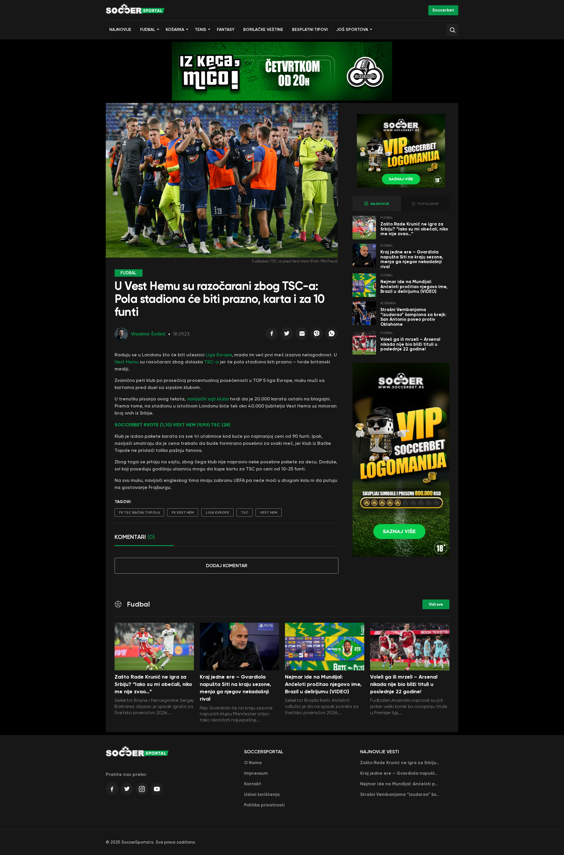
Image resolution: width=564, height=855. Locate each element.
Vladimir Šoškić (148, 334)
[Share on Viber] (316, 335)
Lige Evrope (219, 355)
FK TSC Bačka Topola (139, 512)
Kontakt (252, 783)
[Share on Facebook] (272, 335)
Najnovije (120, 29)
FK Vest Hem (183, 512)
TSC (244, 512)
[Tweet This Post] (287, 335)
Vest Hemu (127, 362)
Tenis (200, 29)
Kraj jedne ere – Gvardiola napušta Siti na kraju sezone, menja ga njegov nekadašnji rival (411, 259)
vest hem (268, 512)
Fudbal (147, 29)
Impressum (256, 773)
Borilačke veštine (263, 29)
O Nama (253, 762)
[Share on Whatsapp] (331, 335)
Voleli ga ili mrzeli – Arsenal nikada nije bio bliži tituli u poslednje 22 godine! (410, 344)
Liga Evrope (217, 512)
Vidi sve (436, 604)
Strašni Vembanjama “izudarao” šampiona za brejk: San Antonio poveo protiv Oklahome (413, 317)
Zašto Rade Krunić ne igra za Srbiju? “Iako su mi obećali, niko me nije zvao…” (414, 228)
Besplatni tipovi (310, 29)
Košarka (175, 29)
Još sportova (352, 29)
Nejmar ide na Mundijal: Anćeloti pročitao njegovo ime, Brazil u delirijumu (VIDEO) (413, 286)
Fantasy (225, 29)
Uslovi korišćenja (262, 794)
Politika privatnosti (264, 805)
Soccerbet (443, 10)
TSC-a (211, 362)
